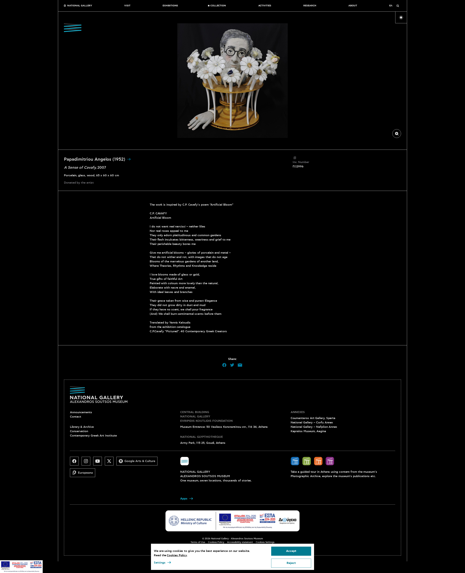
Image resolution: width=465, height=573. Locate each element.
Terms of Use (198, 542)
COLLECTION (218, 5)
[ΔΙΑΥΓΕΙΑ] (287, 520)
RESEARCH (309, 5)
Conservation (79, 431)
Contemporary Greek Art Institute (93, 435)
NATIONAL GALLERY (79, 5)
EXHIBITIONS (170, 5)
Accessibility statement (240, 542)
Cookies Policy (216, 542)
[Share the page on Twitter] (232, 365)
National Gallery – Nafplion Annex (314, 427)
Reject (291, 563)
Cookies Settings (265, 542)
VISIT (127, 5)
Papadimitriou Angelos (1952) (95, 159)
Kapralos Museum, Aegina (308, 431)
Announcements (81, 412)
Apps (183, 499)
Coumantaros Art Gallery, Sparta (313, 418)
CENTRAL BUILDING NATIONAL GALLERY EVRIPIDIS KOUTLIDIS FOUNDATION (206, 416)
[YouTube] (99, 462)
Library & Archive (82, 427)
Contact (75, 417)
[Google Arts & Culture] (138, 462)
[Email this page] (240, 365)
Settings (159, 562)
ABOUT (352, 5)
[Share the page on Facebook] (224, 365)
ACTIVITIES (264, 5)
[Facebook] (76, 462)
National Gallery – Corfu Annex (312, 422)
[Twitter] (110, 462)
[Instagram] (87, 462)
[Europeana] (84, 474)
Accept (291, 551)
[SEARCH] (397, 5)
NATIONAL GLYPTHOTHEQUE (201, 437)
